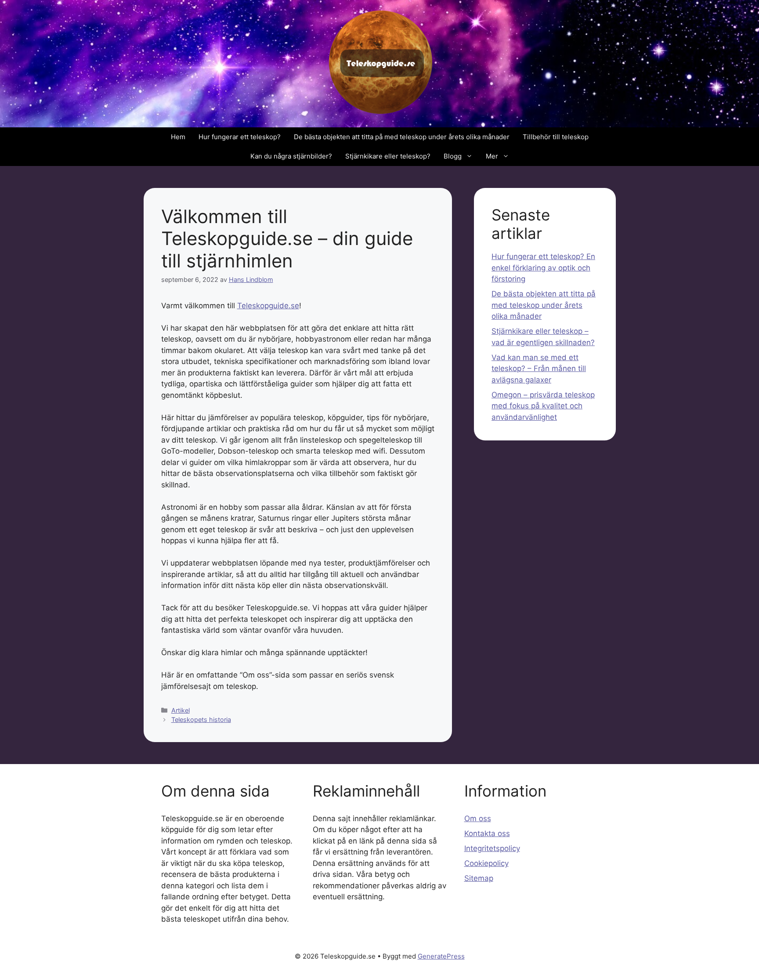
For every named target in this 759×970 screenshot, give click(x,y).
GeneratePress (441, 956)
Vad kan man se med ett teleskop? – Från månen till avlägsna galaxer (539, 368)
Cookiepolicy (486, 863)
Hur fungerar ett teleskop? (240, 137)
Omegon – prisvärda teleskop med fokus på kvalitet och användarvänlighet (543, 406)
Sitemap (478, 878)
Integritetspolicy (492, 848)
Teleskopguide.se (268, 305)
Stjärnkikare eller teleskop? (387, 156)
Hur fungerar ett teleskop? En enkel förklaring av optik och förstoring (543, 267)
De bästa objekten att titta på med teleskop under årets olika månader (402, 137)
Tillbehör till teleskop (556, 137)
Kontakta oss (487, 833)
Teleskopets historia (201, 719)
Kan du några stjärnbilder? (291, 156)
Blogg (453, 156)
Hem (178, 137)
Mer (492, 156)
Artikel (180, 710)
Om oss (477, 818)
